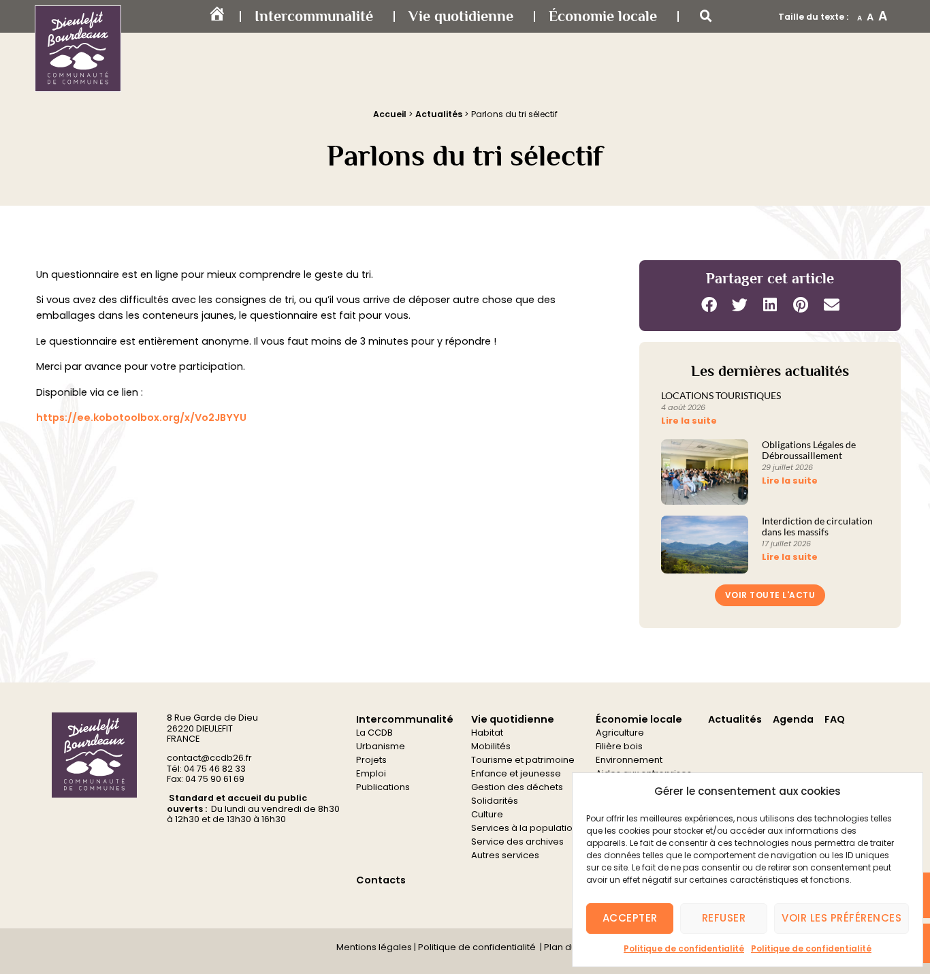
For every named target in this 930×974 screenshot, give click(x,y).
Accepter (630, 918)
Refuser (724, 918)
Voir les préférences (841, 918)
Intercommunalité (314, 16)
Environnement (629, 759)
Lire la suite (689, 420)
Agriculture (620, 732)
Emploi (371, 773)
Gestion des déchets (517, 787)
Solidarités (494, 800)
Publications (383, 787)
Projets (371, 759)
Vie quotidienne (460, 16)
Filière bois (619, 746)
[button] (706, 16)
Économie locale (603, 16)
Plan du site (568, 947)
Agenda (793, 719)
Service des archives (517, 841)
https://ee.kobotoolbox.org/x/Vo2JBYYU (141, 417)
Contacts (381, 880)
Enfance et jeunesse (516, 773)
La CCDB (374, 732)
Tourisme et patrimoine (523, 759)
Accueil (389, 114)
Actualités (438, 114)
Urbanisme (380, 746)
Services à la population (524, 827)
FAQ (834, 719)
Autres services (505, 855)
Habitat (487, 732)
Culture (487, 814)
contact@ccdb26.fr (209, 758)
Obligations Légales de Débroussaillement (809, 450)
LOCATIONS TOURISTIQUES (721, 395)
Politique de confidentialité (684, 948)
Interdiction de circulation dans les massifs (817, 526)
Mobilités (491, 746)
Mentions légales (374, 947)
